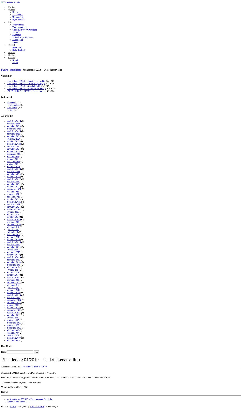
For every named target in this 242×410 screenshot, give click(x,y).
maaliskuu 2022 (14, 179)
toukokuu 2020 (13, 214)
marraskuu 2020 (14, 209)
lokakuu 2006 (13, 340)
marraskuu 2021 (14, 189)
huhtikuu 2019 (13, 239)
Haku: (4, 352)
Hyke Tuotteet (18, 50)
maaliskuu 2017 (14, 277)
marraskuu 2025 (14, 129)
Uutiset (11, 9)
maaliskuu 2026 (14, 121)
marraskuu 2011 (14, 310)
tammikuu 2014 (14, 302)
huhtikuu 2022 (13, 176)
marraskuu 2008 (14, 328)
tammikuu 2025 (14, 136)
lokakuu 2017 (13, 267)
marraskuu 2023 (14, 154)
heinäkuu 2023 (13, 161)
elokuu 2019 (12, 232)
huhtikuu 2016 (13, 292)
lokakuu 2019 (13, 227)
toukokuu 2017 (13, 272)
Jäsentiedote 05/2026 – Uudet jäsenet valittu (26, 81)
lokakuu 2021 (13, 192)
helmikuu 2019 (13, 244)
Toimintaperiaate (19, 27)
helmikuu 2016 (13, 297)
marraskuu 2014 (14, 300)
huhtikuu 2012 (13, 307)
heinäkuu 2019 (13, 234)
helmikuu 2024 (13, 146)
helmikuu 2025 (13, 134)
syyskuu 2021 (13, 194)
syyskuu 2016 (13, 287)
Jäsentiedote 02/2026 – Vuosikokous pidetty (26, 88)
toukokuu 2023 (13, 166)
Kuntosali (16, 35)
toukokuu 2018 (13, 252)
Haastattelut (17, 17)
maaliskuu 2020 (14, 219)
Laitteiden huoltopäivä (18, 401)
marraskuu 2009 (14, 323)
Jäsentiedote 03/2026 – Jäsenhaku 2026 (24, 86)
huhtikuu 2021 (13, 199)
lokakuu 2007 (13, 333)
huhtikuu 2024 (13, 141)
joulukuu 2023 (13, 151)
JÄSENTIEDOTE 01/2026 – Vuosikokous (26, 91)
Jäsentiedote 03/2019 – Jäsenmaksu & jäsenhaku (29, 399)
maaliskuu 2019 (14, 242)
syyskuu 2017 (13, 270)
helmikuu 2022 (13, 181)
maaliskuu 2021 (14, 202)
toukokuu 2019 (13, 237)
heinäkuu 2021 (13, 197)
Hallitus (11, 55)
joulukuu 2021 (13, 186)
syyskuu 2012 (13, 305)
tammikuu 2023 (14, 174)
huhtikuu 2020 (13, 217)
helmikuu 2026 (13, 123)
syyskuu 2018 (13, 249)
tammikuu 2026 (14, 126)
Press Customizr (37, 406)
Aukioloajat (17, 40)
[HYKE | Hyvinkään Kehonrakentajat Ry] (10, 2)
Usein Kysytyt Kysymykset (24, 30)
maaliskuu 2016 (14, 295)
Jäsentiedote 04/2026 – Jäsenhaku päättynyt (26, 83)
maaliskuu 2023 (14, 169)
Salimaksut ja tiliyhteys (22, 37)
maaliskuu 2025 (14, 131)
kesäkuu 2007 (13, 335)
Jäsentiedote (17, 14)
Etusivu (11, 7)
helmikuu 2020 (13, 222)
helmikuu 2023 (13, 171)
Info (10, 22)
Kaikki (15, 12)
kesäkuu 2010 (13, 320)
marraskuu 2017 (14, 265)
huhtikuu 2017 (13, 275)
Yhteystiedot (18, 25)
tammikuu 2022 (14, 184)
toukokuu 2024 (13, 139)
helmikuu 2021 (13, 204)
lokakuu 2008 (13, 330)
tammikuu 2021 (14, 207)
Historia (11, 52)
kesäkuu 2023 (13, 164)
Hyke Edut (17, 47)
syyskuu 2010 (13, 317)
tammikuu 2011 (13, 315)
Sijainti (15, 42)
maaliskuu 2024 (14, 144)
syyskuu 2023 (13, 159)
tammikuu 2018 (14, 262)
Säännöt (15, 32)
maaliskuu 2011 (14, 312)
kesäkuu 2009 (13, 325)
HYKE (13, 406)
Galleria (11, 57)
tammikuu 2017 (14, 282)
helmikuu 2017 (13, 280)
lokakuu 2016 (13, 285)
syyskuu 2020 (13, 212)
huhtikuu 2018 (13, 255)
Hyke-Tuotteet (18, 19)
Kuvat (15, 60)
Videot (15, 62)
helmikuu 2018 (13, 260)
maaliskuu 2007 (14, 338)
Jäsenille (12, 45)
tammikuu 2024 (14, 149)
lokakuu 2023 (13, 156)
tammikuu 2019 (14, 247)
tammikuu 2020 (14, 224)
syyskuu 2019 (13, 229)
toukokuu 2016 (13, 290)
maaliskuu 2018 (14, 257)
